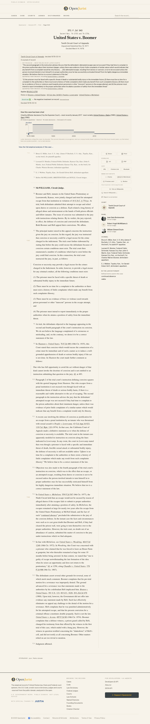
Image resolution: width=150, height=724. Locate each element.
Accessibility (34, 718)
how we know (64, 99)
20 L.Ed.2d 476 (80, 592)
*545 (28, 240)
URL (104, 169)
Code (22, 15)
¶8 (34, 324)
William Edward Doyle (115, 230)
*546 (28, 497)
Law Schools (71, 697)
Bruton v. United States (37, 95)
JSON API (108, 688)
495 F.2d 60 (62, 617)
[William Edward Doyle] (103, 231)
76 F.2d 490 (66, 343)
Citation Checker (73, 709)
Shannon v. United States (48, 343)
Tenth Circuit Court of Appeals (75, 43)
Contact (46, 718)
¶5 (34, 188)
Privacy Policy (99, 718)
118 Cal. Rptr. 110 (44, 427)
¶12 (33, 467)
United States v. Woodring (70, 541)
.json (30, 658)
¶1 (34, 153)
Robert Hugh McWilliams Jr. (117, 223)
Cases (14, 15)
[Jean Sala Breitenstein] (103, 218)
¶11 (33, 416)
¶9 (34, 343)
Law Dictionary (72, 688)
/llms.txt (108, 685)
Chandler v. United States (74, 566)
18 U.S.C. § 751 (32, 92)
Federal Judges (72, 691)
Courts (31, 15)
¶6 (34, 193)
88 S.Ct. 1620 (67, 592)
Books (66, 15)
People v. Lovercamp (63, 423)
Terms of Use (86, 718)
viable (103, 279)
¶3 (34, 172)
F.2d (39, 25)
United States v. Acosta (45, 617)
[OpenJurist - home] (75, 8)
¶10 (33, 379)
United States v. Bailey (101, 115)
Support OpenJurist (121, 695)
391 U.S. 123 (54, 592)
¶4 (34, 177)
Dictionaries (54, 15)
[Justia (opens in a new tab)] (39, 701)
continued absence (49, 515)
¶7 (34, 230)
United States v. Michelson (89, 95)
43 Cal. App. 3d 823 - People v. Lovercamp (62, 95)
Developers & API (111, 682)
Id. (75, 374)
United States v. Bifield (55, 88)
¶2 (34, 161)
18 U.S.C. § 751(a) (80, 200)
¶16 (33, 643)
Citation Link (115, 169)
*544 (28, 153)
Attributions (74, 718)
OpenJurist (22, 25)
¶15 (33, 575)
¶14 (33, 542)
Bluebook (126, 169)
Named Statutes (73, 700)
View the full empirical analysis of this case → (36, 147)
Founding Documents (75, 703)
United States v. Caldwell (55, 76)
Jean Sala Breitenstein (115, 217)
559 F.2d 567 (67, 494)
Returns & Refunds (59, 718)
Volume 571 (32, 25)
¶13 (33, 494)
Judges (41, 15)
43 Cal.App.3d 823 (81, 423)
